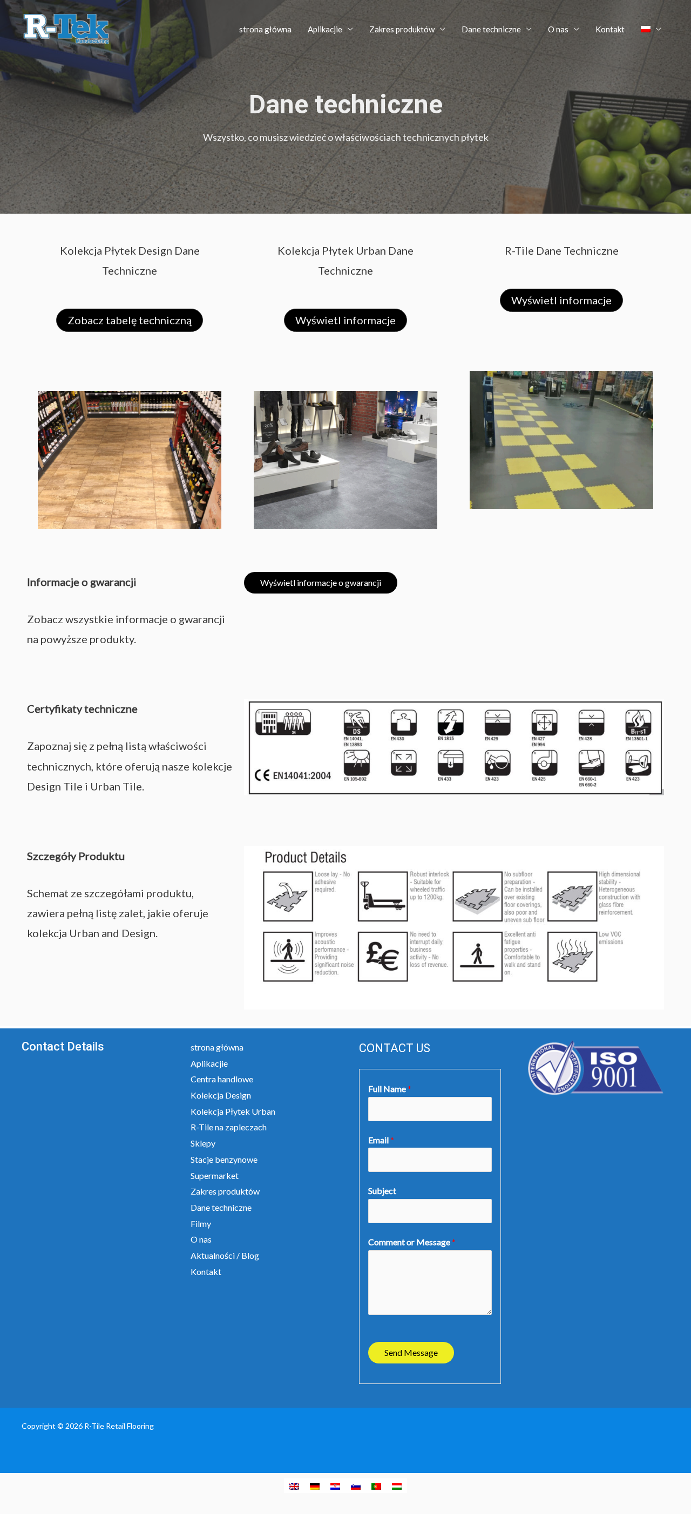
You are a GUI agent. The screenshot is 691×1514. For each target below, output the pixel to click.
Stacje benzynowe (224, 1159)
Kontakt (610, 29)
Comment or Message (412, 1242)
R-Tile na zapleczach (229, 1127)
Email (381, 1140)
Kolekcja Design (221, 1095)
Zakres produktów (402, 29)
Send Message (411, 1352)
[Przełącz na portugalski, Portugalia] (376, 1485)
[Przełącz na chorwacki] (335, 1485)
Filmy (201, 1223)
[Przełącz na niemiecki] (314, 1485)
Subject (382, 1190)
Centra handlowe (222, 1079)
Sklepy (203, 1143)
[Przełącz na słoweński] (356, 1485)
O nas (558, 29)
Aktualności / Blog (225, 1255)
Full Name (389, 1088)
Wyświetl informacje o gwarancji (320, 582)
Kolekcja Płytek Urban (233, 1111)
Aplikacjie (325, 29)
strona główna (265, 29)
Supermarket (215, 1175)
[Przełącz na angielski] (294, 1485)
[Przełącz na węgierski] (397, 1485)
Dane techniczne (491, 29)
